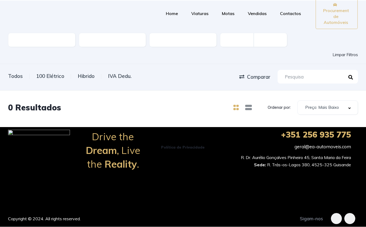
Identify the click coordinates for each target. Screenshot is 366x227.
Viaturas (199, 13)
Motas (228, 13)
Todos (15, 76)
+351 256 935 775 (316, 134)
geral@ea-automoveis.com (322, 146)
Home (172, 13)
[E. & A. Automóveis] (77, 13)
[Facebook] (336, 218)
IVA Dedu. (120, 76)
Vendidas (257, 13)
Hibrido (86, 76)
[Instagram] (349, 218)
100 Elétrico (50, 76)
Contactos (290, 13)
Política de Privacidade (183, 147)
